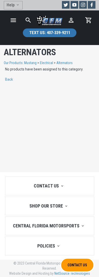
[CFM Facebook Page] (91, 5)
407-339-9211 (49, 32)
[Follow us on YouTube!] (74, 5)
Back (9, 79)
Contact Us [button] (77, 265)
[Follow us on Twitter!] (66, 5)
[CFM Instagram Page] (83, 5)
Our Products (13, 63)
